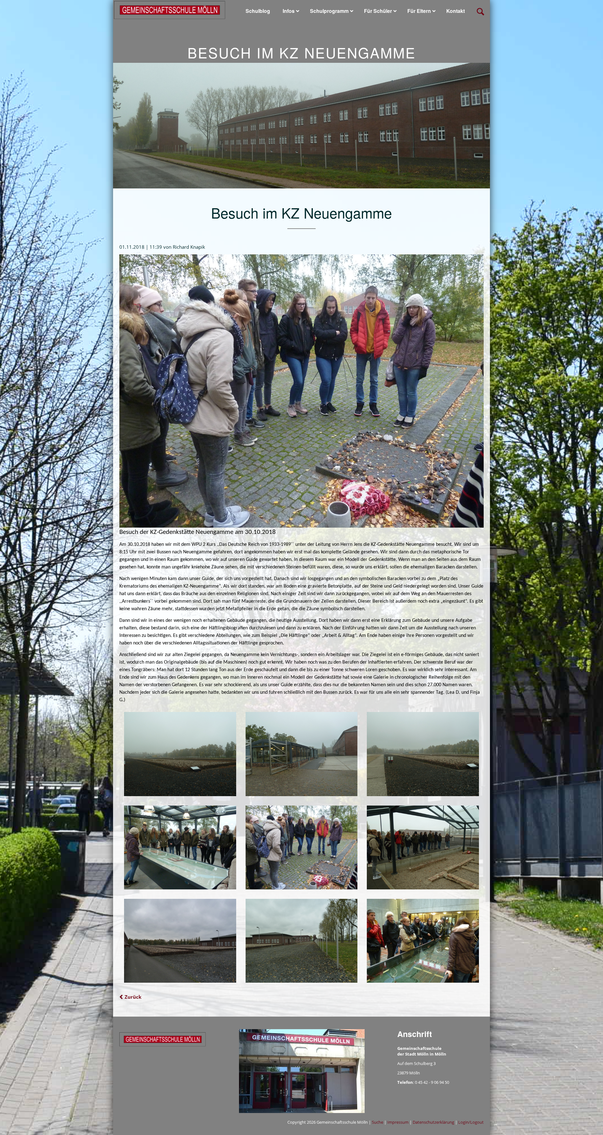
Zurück (133, 997)
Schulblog (258, 10)
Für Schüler (378, 10)
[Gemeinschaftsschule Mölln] (169, 9)
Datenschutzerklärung (433, 1122)
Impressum (398, 1122)
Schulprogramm (329, 10)
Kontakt (455, 10)
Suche (377, 1122)
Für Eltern (419, 10)
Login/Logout (471, 1122)
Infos (289, 10)
